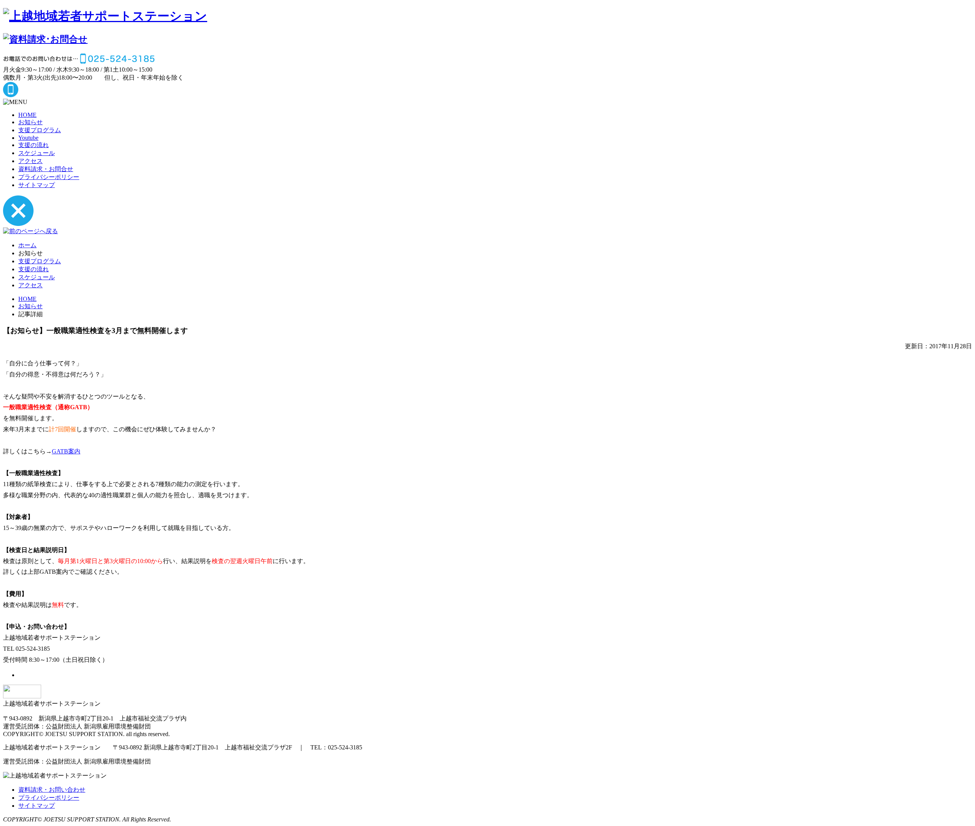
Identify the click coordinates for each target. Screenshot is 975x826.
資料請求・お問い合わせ (51, 789)
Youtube (28, 137)
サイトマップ (36, 185)
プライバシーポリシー (48, 177)
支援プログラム (39, 130)
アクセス (30, 161)
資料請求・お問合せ (45, 169)
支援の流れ (33, 145)
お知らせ (30, 122)
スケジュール (36, 153)
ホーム (27, 245)
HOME (27, 115)
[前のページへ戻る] (30, 231)
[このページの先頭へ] (22, 696)
